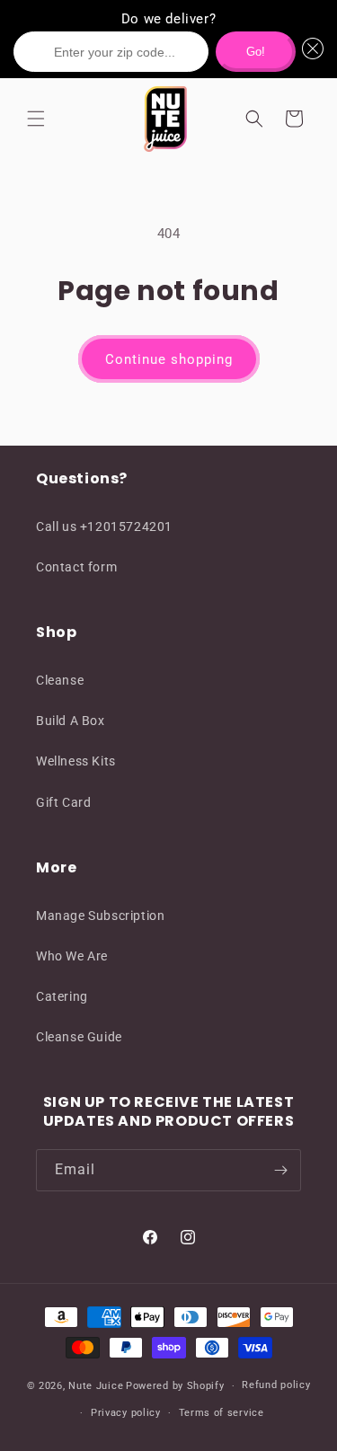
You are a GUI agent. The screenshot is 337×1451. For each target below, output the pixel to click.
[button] (310, 51)
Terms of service (221, 1413)
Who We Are (72, 956)
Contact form (76, 567)
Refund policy (276, 1385)
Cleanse (60, 680)
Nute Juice (95, 1386)
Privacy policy (126, 1413)
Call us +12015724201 (104, 526)
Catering (62, 996)
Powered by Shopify (175, 1386)
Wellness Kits (76, 761)
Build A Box (70, 720)
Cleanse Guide (79, 1037)
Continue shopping (169, 359)
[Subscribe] (280, 1170)
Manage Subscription (100, 915)
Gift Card (63, 802)
